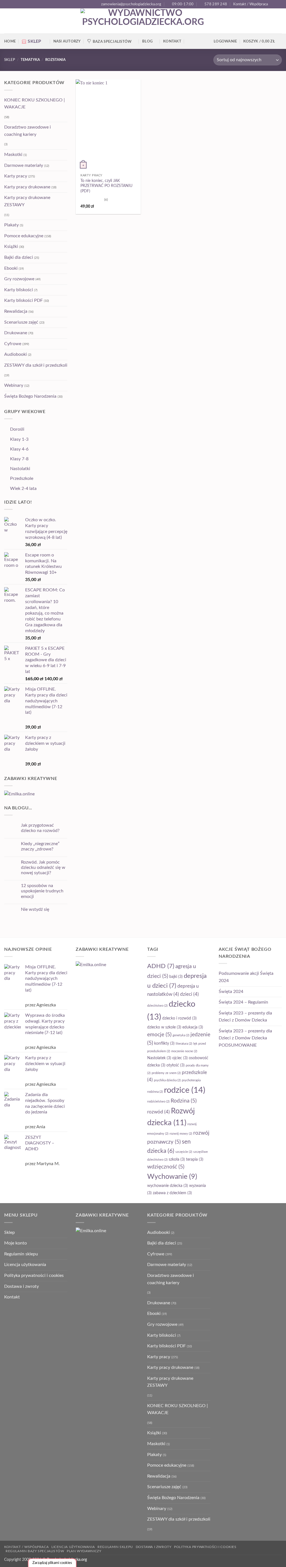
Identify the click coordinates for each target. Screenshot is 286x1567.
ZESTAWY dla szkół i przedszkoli (35, 365)
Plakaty (11, 225)
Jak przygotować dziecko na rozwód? (40, 828)
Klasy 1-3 (19, 439)
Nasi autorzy (67, 41)
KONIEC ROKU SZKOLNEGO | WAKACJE (34, 104)
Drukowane (15, 333)
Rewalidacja (15, 311)
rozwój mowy (181, 1133)
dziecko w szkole (164, 1027)
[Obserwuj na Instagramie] (279, 4)
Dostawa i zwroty (21, 1286)
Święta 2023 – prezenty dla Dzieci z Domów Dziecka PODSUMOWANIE (245, 1038)
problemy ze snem (166, 1073)
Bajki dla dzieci (18, 257)
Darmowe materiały (23, 165)
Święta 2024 (231, 991)
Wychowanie (172, 1176)
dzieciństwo (157, 1005)
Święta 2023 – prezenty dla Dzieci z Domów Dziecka (245, 1017)
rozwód (158, 1112)
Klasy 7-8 (19, 459)
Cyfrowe (12, 344)
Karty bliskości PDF (23, 300)
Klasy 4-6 (19, 449)
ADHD (160, 966)
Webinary (13, 385)
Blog (147, 41)
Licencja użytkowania (25, 1264)
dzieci (189, 994)
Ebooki (11, 268)
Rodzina (184, 1101)
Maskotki (13, 154)
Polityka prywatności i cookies (34, 1275)
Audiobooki (15, 354)
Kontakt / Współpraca (250, 4)
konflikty (164, 1044)
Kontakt (172, 41)
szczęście (183, 1151)
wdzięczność (165, 1167)
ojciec (180, 1058)
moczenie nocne (184, 1051)
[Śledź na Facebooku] (273, 4)
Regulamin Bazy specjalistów (35, 1551)
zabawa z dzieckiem (172, 1193)
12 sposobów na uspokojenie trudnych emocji (42, 891)
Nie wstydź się (35, 909)
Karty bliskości (18, 290)
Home (10, 41)
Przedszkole (21, 478)
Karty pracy (15, 176)
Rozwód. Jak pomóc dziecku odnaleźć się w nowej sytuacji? (43, 867)
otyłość (175, 1065)
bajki (176, 977)
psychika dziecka (167, 1080)
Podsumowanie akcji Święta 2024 (246, 977)
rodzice (184, 1090)
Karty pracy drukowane (27, 187)
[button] (262, 41)
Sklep (9, 59)
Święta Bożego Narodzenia (30, 396)
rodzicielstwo (158, 1101)
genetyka (181, 1035)
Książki (11, 246)
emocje (159, 1034)
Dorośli (17, 429)
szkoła (177, 1159)
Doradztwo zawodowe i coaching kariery (27, 131)
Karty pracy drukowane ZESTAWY (27, 201)
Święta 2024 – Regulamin (243, 1002)
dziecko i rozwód (179, 1018)
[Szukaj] (189, 41)
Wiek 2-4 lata (23, 488)
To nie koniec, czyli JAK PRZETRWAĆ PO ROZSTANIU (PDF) (106, 186)
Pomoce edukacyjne (23, 236)
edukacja (192, 1027)
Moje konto (15, 1243)
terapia (194, 1159)
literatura (184, 1043)
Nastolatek (159, 1058)
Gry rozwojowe (19, 279)
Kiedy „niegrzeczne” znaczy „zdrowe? (40, 846)
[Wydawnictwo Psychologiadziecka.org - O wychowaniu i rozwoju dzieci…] (143, 21)
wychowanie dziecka (167, 1186)
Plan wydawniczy (84, 1551)
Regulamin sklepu (21, 1254)
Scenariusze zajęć (21, 322)
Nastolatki (20, 468)
